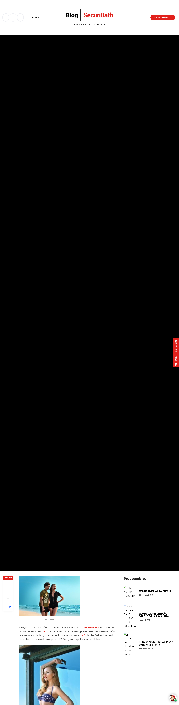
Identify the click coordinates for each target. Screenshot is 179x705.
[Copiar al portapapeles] (8, 602)
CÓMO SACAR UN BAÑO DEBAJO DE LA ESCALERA (154, 615)
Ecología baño (26, 293)
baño (83, 635)
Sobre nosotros (82, 24)
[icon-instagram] (20, 17)
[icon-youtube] (13, 17)
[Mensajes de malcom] (5, 309)
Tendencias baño (11, 293)
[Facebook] (8, 583)
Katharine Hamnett (89, 627)
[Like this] (8, 608)
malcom (15, 310)
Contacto (99, 24)
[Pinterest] (8, 595)
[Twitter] (8, 589)
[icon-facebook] (5, 17)
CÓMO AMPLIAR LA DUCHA (155, 591)
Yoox (44, 631)
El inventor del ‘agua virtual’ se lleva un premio (156, 643)
